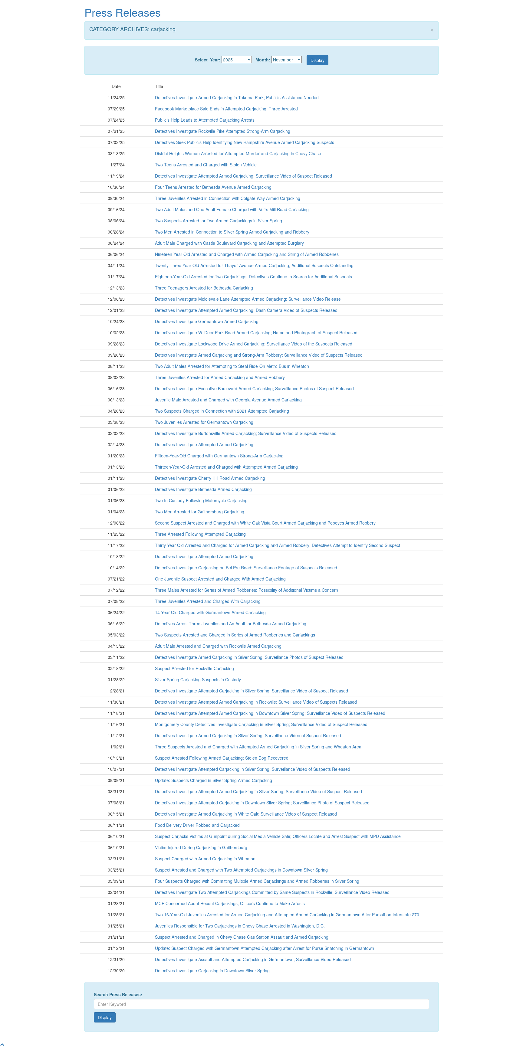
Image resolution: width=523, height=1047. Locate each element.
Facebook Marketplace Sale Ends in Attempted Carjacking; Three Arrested (226, 109)
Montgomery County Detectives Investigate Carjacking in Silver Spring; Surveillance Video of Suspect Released (261, 724)
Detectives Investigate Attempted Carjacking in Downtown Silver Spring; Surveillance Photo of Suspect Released (262, 803)
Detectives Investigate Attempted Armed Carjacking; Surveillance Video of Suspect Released (243, 176)
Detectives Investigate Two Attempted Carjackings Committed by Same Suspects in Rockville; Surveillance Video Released (272, 892)
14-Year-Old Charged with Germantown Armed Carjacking (210, 612)
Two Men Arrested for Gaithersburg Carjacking (199, 512)
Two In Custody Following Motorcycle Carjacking (201, 500)
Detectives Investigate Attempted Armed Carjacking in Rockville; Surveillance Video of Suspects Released (256, 702)
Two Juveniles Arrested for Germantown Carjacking (204, 422)
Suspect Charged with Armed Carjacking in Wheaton (205, 859)
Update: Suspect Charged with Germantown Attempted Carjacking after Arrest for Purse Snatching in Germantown (264, 948)
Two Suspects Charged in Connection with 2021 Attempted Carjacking (222, 411)
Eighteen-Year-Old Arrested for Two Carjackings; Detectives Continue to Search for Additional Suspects (253, 276)
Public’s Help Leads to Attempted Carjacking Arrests (205, 120)
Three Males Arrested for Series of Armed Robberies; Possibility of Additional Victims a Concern (246, 590)
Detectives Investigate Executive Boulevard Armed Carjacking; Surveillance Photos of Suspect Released (254, 388)
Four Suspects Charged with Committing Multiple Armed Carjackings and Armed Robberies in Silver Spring (257, 881)
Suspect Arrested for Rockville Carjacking (194, 668)
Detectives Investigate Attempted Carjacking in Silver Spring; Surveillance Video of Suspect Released (251, 691)
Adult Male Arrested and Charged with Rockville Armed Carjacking (218, 646)
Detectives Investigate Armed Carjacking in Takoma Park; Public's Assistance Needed (237, 97)
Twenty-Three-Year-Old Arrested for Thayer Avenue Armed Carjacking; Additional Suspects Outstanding (254, 265)
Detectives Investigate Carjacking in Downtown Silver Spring (212, 970)
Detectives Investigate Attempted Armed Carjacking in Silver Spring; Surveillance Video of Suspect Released (258, 791)
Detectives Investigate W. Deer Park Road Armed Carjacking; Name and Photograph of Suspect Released (256, 332)
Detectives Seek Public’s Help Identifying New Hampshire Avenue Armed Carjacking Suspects (244, 142)
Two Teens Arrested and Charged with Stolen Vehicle (206, 165)
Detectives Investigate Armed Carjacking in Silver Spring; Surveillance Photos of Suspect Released (249, 657)
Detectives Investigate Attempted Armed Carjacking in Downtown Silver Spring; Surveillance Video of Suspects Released (270, 713)
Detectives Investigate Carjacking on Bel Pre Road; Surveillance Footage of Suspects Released (246, 567)
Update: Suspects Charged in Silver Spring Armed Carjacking (213, 780)
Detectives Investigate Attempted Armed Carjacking (204, 444)
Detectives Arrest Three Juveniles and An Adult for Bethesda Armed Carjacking (230, 623)
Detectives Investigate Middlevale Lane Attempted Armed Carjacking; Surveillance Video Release (248, 299)
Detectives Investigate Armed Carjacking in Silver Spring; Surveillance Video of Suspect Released (248, 735)
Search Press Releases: (118, 994)
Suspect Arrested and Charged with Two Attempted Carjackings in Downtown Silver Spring (241, 870)
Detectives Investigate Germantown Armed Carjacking (206, 321)
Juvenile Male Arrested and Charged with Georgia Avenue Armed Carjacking (228, 400)
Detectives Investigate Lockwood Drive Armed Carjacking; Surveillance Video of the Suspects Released (253, 344)
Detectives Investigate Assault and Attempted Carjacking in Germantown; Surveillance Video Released (253, 959)
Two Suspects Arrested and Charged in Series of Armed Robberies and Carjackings (235, 635)
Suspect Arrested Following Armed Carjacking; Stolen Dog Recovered (221, 758)
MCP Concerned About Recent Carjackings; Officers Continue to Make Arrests (230, 903)
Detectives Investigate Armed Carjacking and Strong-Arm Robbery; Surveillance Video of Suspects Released (259, 355)
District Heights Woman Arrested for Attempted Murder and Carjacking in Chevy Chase (238, 153)
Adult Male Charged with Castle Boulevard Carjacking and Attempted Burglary (229, 243)
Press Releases (122, 12)
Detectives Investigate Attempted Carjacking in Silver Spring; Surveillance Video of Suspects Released (252, 769)
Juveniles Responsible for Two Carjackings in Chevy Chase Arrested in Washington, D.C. (240, 926)
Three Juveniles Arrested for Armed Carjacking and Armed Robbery (220, 377)
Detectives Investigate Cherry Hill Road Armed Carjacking (210, 478)
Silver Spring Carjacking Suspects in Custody (198, 679)
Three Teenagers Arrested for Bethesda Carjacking (204, 288)
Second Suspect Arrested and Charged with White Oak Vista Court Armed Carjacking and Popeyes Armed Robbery (265, 523)
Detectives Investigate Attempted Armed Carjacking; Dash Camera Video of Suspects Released (246, 310)
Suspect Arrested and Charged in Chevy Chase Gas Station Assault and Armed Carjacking (241, 937)
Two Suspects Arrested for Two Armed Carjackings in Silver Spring (218, 221)
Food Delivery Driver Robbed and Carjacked (197, 825)
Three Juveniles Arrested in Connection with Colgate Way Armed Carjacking (227, 198)
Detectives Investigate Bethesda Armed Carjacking (203, 489)
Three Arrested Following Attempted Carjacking (200, 534)
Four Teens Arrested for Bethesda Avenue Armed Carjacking (213, 187)
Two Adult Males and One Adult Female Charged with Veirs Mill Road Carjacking (232, 209)
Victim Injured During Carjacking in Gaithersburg (201, 847)
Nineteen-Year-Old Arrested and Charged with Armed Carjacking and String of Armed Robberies (247, 254)
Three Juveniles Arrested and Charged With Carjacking (208, 601)
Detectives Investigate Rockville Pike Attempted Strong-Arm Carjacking (222, 131)
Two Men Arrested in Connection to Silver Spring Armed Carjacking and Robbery (232, 232)
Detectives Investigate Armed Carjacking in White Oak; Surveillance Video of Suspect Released (246, 814)
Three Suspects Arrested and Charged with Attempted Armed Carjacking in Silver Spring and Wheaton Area (258, 747)
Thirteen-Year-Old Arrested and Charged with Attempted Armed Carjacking (226, 467)
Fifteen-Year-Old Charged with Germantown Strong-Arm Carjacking (219, 456)
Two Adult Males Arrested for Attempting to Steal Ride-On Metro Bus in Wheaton (232, 366)
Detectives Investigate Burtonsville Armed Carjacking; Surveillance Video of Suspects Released (246, 433)
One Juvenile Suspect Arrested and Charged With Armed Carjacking (220, 579)
